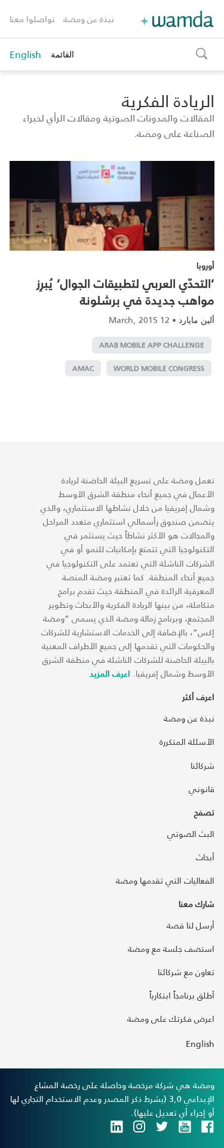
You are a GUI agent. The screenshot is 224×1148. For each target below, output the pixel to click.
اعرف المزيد (110, 673)
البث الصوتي (190, 834)
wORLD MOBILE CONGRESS (158, 368)
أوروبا (205, 265)
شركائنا (202, 765)
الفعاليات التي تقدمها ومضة (165, 880)
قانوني (201, 789)
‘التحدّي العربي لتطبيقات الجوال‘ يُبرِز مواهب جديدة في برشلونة (125, 291)
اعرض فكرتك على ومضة (170, 1018)
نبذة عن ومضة (88, 19)
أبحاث (205, 857)
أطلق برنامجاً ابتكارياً (181, 995)
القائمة (62, 54)
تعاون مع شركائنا (186, 972)
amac (83, 368)
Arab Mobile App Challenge (151, 345)
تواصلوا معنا (32, 19)
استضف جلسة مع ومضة (171, 948)
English (25, 54)
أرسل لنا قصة (190, 925)
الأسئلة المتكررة (186, 741)
